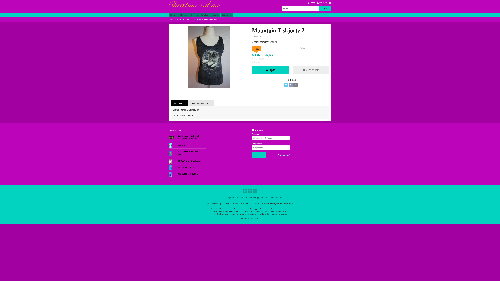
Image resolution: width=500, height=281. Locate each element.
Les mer (258, 214)
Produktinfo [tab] (177, 103)
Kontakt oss (227, 15)
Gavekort (204, 15)
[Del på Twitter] (286, 85)
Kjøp (272, 70)
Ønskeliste (312, 70)
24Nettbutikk (255, 219)
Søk (325, 8)
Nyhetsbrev (276, 198)
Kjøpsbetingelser (235, 198)
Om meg (194, 15)
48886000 (258, 203)
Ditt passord (257, 144)
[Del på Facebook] (291, 85)
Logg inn (215, 15)
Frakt (222, 198)
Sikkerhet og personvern (257, 198)
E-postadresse (258, 134)
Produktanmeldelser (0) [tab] (199, 103)
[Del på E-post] (295, 85)
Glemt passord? (284, 155)
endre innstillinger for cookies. (276, 214)
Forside (173, 15)
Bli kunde (183, 15)
